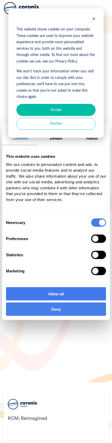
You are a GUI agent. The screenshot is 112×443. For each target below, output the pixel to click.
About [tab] (92, 138)
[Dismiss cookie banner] (94, 19)
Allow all (56, 294)
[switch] (98, 239)
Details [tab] (56, 138)
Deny (56, 309)
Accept (56, 110)
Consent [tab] (20, 138)
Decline (56, 124)
